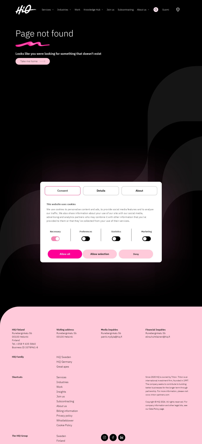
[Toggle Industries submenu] (70, 9)
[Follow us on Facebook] (113, 437)
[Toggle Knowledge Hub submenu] (102, 9)
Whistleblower (64, 420)
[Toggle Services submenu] (52, 9)
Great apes (62, 366)
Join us (110, 9)
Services (46, 9)
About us (141, 9)
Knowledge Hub (92, 9)
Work (77, 9)
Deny (136, 254)
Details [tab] (101, 190)
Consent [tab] (62, 190)
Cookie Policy (64, 425)
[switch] (85, 238)
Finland (60, 440)
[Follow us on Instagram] (104, 437)
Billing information (67, 411)
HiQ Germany (64, 361)
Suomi (165, 9)
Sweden (61, 436)
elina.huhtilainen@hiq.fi (158, 336)
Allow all (65, 254)
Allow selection (99, 254)
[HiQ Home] (26, 10)
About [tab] (139, 190)
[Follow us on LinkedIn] (121, 437)
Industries (62, 9)
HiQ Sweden (63, 357)
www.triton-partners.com (157, 394)
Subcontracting (126, 9)
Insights (61, 391)
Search (155, 9)
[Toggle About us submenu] (148, 9)
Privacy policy (64, 415)
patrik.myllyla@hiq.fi (111, 336)
